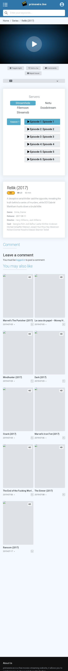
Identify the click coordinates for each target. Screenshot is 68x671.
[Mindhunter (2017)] (18, 352)
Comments (51, 68)
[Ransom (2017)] (18, 523)
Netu (48, 103)
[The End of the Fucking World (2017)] (18, 466)
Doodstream (48, 107)
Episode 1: (41, 121)
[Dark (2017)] (50, 352)
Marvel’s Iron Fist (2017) (47, 434)
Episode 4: (41, 144)
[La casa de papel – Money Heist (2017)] (50, 296)
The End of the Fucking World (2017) (18, 490)
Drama (23, 212)
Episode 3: (41, 136)
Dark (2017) (40, 377)
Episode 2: (41, 129)
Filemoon (23, 107)
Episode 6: (41, 159)
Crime (16, 212)
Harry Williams (22, 220)
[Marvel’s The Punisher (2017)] (18, 296)
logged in (20, 260)
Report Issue (34, 73)
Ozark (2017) (9, 434)
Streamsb (23, 112)
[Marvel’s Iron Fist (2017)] (50, 409)
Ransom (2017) (11, 547)
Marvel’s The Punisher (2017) (18, 320)
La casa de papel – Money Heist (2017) (50, 320)
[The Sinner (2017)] (50, 466)
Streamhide (23, 103)
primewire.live (37, 4)
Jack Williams (35, 220)
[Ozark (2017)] (18, 409)
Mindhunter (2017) (12, 377)
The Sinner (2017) (44, 490)
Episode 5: (41, 151)
